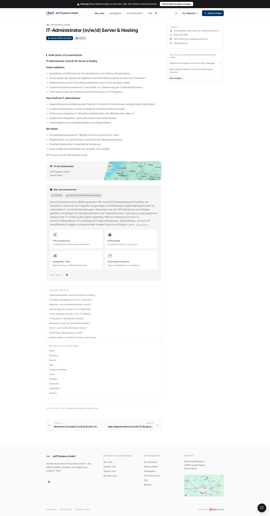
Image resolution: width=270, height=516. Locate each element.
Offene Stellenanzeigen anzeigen (176, 4)
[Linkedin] (67, 275)
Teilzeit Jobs (109, 471)
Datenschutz (65, 509)
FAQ (146, 480)
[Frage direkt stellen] (156, 13)
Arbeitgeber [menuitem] (115, 13)
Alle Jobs (107, 462)
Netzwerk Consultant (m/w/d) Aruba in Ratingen (196, 63)
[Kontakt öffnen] (262, 507)
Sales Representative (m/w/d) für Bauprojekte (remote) (196, 70)
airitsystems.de (181, 43)
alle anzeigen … (196, 78)
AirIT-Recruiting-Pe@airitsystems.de (191, 39)
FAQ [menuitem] (150, 13)
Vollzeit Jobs (109, 466)
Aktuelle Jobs (110, 475)
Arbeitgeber (150, 471)
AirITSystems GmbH (60, 24)
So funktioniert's (152, 475)
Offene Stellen (151, 466)
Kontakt (147, 484)
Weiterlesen (142, 224)
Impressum (51, 509)
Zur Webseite (189, 13)
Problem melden (82, 509)
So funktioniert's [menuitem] (135, 13)
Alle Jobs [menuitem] (99, 13)
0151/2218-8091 (181, 34)
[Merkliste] (176, 13)
